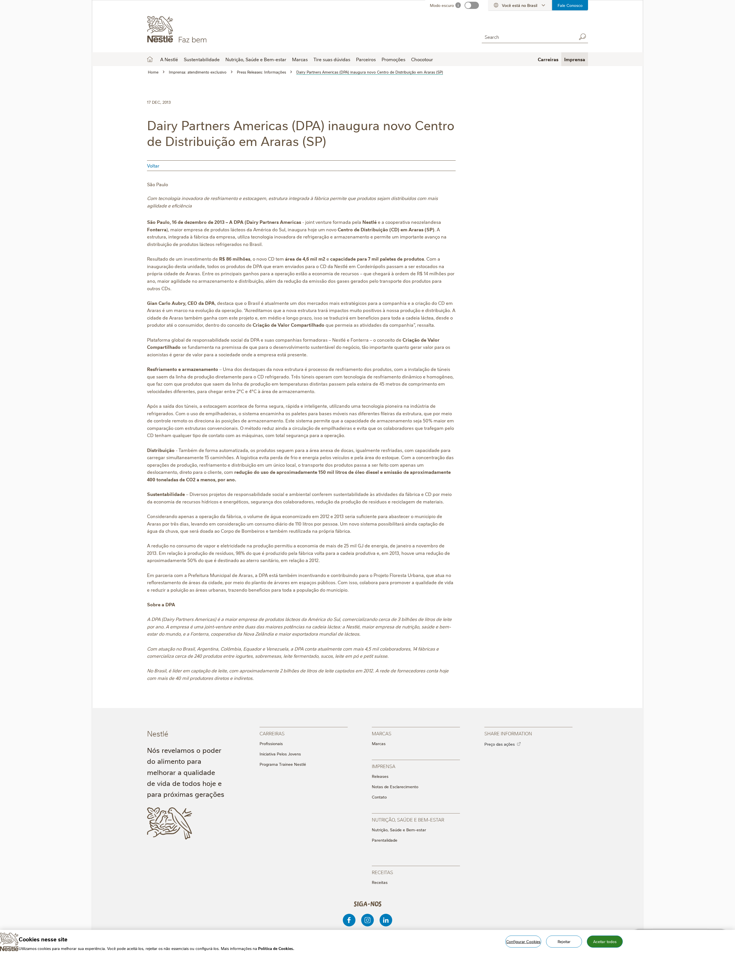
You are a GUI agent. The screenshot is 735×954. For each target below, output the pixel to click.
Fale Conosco (570, 5)
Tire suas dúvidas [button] (332, 59)
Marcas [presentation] (381, 733)
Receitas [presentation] (382, 872)
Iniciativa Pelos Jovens (280, 753)
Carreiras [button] (548, 59)
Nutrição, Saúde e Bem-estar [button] (255, 59)
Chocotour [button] (422, 59)
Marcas (379, 743)
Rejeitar (564, 941)
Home (150, 59)
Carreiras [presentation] (272, 733)
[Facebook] (349, 920)
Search (582, 37)
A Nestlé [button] (169, 59)
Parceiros (366, 59)
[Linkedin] (386, 920)
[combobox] (528, 36)
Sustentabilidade (202, 59)
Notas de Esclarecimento (395, 786)
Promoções (393, 59)
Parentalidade (384, 840)
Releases (380, 776)
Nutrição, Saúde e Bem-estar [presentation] (408, 819)
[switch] (472, 5)
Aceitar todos (605, 941)
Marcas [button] (300, 59)
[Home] (199, 29)
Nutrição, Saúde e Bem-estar (399, 829)
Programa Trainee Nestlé (283, 764)
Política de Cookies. (276, 948)
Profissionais (271, 743)
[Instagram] (367, 920)
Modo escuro (442, 5)
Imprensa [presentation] (383, 766)
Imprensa (574, 59)
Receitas (380, 882)
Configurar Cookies (523, 941)
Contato (379, 796)
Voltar (153, 165)
